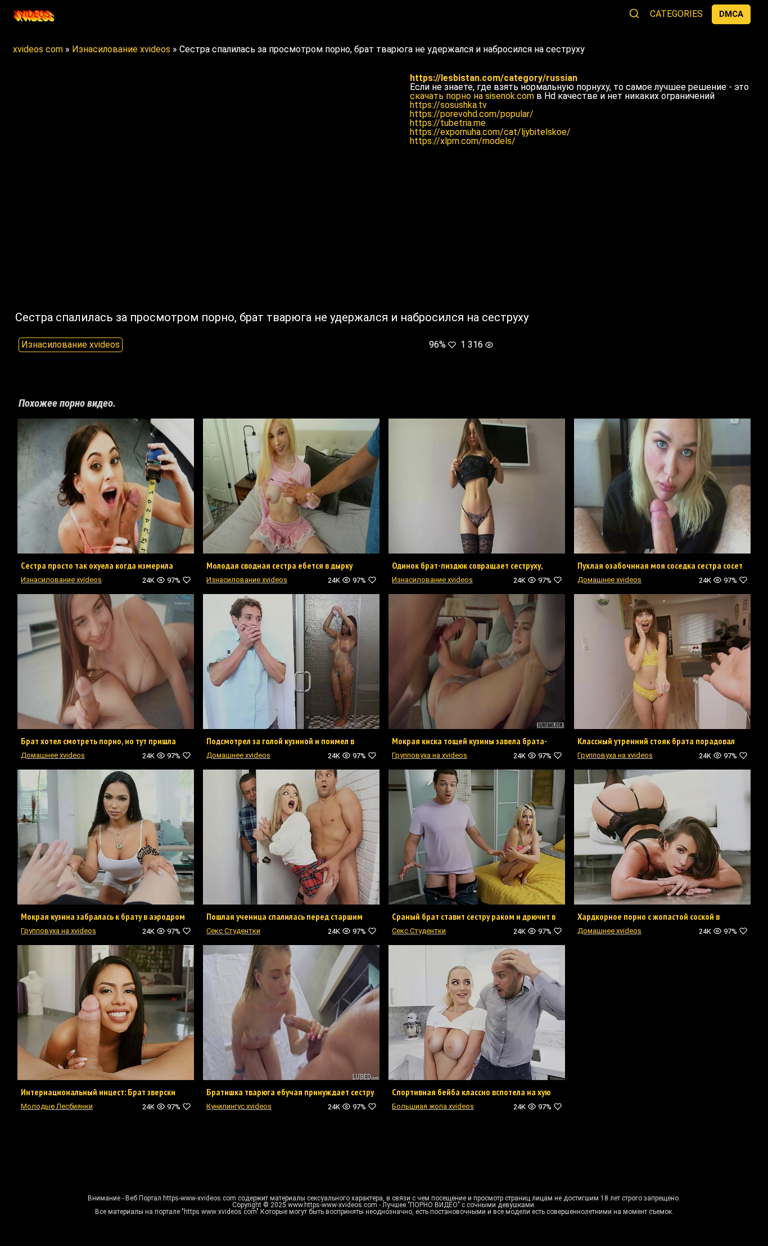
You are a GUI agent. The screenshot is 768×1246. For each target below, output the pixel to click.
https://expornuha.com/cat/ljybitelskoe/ (490, 132)
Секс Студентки (233, 930)
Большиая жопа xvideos (433, 1106)
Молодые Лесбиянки (57, 1106)
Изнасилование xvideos (70, 344)
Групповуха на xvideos (429, 755)
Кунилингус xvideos (239, 1106)
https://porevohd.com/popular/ (472, 114)
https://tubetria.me (448, 123)
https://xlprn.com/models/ (463, 141)
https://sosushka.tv (448, 105)
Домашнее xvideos (609, 579)
